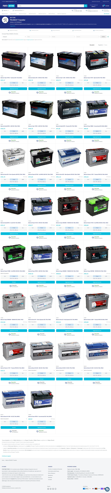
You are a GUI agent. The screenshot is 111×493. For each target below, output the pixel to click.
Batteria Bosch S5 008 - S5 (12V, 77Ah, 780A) (65, 368)
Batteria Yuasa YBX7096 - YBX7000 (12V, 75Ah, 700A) (95, 271)
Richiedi (14, 282)
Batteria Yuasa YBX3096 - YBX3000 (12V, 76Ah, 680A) (67, 222)
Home (3, 460)
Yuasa (57, 221)
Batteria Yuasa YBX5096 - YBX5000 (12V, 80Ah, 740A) (12, 319)
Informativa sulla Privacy (53, 471)
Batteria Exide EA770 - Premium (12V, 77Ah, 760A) (66, 126)
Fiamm (29, 172)
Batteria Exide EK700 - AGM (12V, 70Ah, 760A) (10, 126)
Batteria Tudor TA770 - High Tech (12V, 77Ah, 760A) (94, 77)
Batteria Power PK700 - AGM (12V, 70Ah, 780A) (38, 271)
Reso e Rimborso (56, 30)
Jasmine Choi (18, 488)
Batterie (5, 10)
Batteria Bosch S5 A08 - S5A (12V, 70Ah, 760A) (38, 368)
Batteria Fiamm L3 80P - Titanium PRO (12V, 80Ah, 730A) (96, 319)
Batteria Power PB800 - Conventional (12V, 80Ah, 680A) (95, 126)
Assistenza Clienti (19, 10)
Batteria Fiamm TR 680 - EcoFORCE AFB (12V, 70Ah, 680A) (13, 271)
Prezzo (105, 45)
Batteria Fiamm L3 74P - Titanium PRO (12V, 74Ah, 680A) (12, 368)
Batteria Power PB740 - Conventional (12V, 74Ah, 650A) (40, 416)
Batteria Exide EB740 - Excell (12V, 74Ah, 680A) (11, 222)
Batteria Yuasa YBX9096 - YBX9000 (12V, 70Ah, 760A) (67, 271)
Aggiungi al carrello (14, 88)
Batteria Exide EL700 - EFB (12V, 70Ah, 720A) (37, 77)
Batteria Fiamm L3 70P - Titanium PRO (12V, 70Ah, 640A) (96, 174)
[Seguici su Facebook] (48, 489)
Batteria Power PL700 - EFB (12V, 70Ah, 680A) (38, 222)
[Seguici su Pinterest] (53, 489)
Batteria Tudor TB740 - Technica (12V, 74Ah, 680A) (11, 77)
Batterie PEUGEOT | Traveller (11, 460)
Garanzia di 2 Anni (34, 30)
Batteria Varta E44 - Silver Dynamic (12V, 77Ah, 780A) (39, 319)
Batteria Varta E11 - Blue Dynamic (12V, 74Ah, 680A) (67, 319)
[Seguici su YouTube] (55, 489)
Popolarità (100, 45)
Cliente (93, 6)
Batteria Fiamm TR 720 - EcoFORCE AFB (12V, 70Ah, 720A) (96, 222)
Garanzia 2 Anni (106, 1)
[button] (107, 489)
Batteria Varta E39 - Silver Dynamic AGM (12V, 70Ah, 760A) (13, 174)
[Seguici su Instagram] (51, 489)
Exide (29, 75)
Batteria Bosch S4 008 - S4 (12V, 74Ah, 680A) (10, 416)
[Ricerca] (85, 5)
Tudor (2, 75)
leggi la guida (30, 39)
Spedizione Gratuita (96, 1)
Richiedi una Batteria (99, 30)
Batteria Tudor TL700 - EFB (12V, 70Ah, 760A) (65, 77)
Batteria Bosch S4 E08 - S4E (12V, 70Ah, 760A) (93, 368)
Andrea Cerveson (10, 488)
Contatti (50, 479)
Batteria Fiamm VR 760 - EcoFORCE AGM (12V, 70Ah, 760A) (40, 174)
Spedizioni (50, 475)
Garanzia (50, 477)
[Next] (108, 51)
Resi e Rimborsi (51, 473)
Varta (2, 172)
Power (85, 124)
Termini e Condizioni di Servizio (55, 469)
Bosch (29, 366)
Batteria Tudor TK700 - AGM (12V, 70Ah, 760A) (38, 126)
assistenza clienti (19, 39)
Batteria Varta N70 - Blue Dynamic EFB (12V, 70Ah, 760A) (68, 174)
